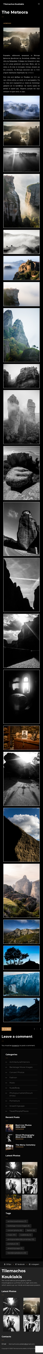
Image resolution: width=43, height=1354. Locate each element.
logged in (15, 1046)
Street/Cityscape (16, 1106)
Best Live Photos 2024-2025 (24, 1126)
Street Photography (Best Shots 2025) (25, 1136)
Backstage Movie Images (20, 1067)
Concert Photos (16, 1072)
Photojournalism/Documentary (21, 1239)
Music (12, 1083)
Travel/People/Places (18, 1111)
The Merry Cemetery (25, 1145)
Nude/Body (14, 1088)
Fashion (13, 1078)
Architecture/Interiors (19, 1062)
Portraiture (14, 1101)
